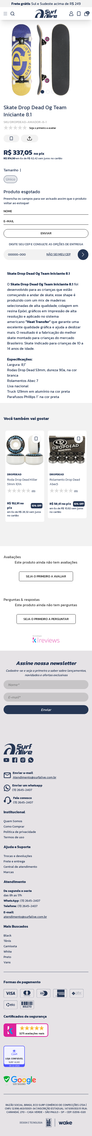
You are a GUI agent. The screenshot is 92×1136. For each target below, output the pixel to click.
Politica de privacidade (20, 832)
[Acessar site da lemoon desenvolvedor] (37, 1122)
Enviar (46, 233)
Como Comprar (14, 826)
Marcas (9, 872)
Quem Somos (13, 821)
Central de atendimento (20, 866)
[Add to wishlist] (11, 138)
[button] (42, 92)
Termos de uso (14, 837)
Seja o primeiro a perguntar (46, 619)
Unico (10, 179)
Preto (7, 957)
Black (8, 935)
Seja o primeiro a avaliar (46, 576)
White (8, 951)
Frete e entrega (14, 861)
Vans (7, 962)
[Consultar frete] (83, 254)
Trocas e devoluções (18, 856)
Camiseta (10, 946)
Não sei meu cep (58, 254)
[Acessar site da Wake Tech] (65, 1123)
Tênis (7, 941)
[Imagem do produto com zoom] (40, 60)
